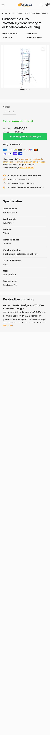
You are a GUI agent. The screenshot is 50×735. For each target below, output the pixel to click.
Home (4, 13)
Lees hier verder (26, 167)
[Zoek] (41, 5)
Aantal (6, 107)
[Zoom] (43, 48)
